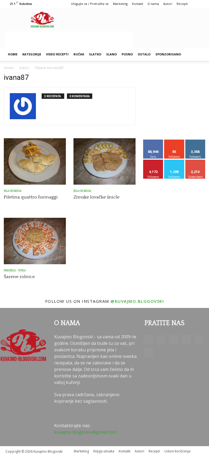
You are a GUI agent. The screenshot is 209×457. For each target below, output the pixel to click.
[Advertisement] (69, 39)
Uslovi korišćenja (177, 451)
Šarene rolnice (19, 276)
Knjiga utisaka (103, 451)
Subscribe (195, 162)
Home (12, 54)
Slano (111, 54)
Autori (167, 4)
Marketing (120, 4)
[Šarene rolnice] (35, 241)
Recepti (182, 4)
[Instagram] (174, 339)
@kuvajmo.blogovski (137, 301)
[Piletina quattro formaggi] (35, 161)
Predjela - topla (15, 270)
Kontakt (137, 4)
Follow (174, 142)
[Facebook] (149, 339)
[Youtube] (149, 352)
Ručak (78, 54)
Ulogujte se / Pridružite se (90, 4)
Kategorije (31, 54)
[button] (197, 54)
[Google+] (161, 339)
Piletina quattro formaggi (31, 197)
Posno (127, 54)
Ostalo (144, 54)
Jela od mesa (12, 191)
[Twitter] (199, 339)
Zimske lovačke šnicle (96, 197)
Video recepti (57, 54)
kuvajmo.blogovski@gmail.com (85, 432)
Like (153, 142)
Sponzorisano (168, 54)
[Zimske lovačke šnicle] (104, 161)
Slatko (95, 54)
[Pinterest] (186, 339)
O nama (153, 4)
